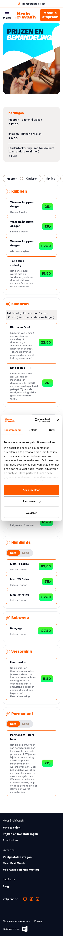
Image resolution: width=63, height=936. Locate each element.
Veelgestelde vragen (17, 857)
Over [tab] (52, 429)
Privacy (38, 920)
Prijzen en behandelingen (20, 834)
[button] (7, 13)
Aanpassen (29, 501)
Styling (50, 178)
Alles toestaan (31, 489)
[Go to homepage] (25, 15)
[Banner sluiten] (58, 420)
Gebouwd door (13, 929)
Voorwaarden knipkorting (21, 869)
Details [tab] (33, 429)
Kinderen (31, 178)
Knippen (11, 178)
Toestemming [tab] (12, 429)
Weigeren (31, 512)
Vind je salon (11, 827)
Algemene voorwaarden (16, 920)
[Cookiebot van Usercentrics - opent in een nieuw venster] (37, 420)
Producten (10, 840)
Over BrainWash (14, 863)
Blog (6, 886)
